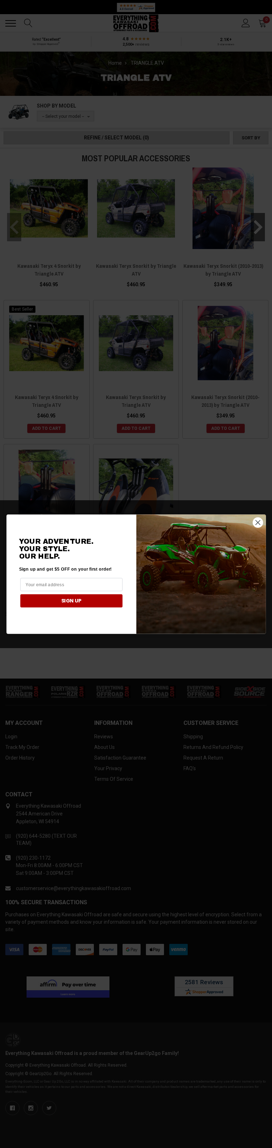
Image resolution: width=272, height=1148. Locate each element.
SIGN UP (71, 600)
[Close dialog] (257, 522)
